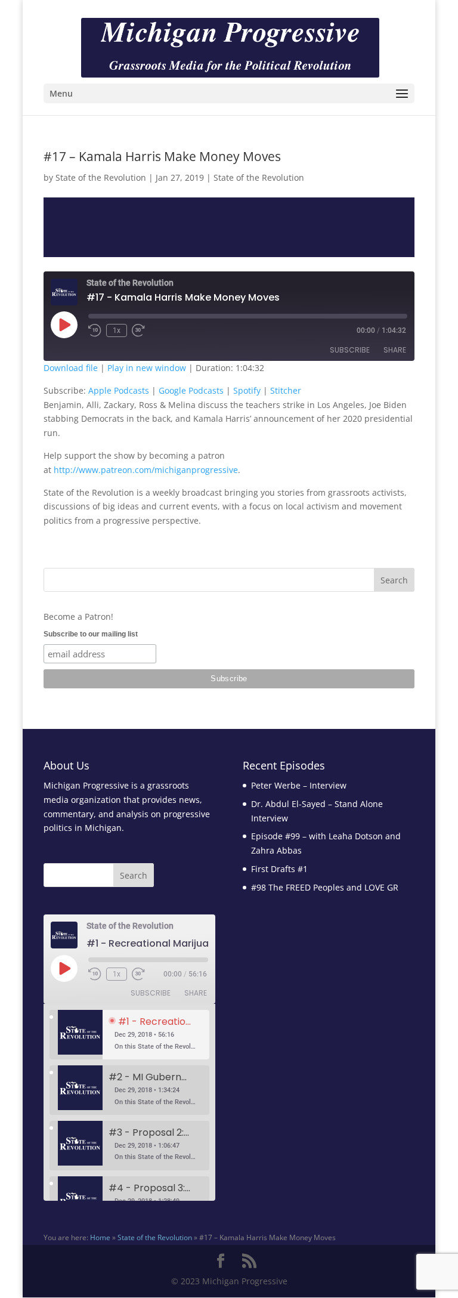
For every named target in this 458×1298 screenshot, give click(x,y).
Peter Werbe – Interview (298, 785)
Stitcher (285, 390)
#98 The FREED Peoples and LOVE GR (324, 887)
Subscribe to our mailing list (91, 634)
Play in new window (146, 367)
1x (116, 330)
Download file (71, 367)
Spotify (247, 390)
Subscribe (350, 350)
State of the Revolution (100, 177)
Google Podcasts (191, 390)
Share (394, 350)
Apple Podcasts (118, 390)
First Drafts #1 (279, 868)
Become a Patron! (78, 616)
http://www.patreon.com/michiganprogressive (146, 469)
